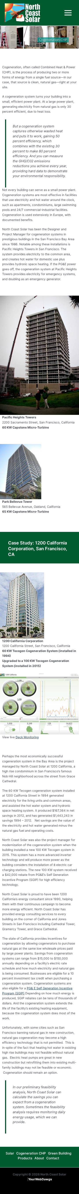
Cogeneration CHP (31, 1153)
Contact (52, 1158)
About (39, 1158)
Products (25, 1158)
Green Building (59, 1153)
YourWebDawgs (40, 1179)
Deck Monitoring (27, 737)
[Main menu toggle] (68, 13)
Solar (10, 1153)
